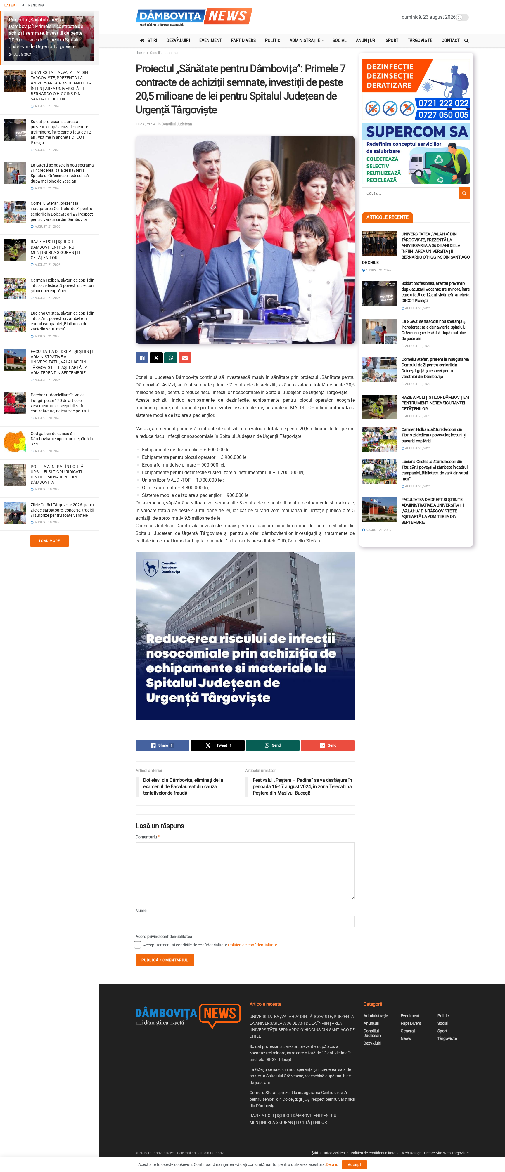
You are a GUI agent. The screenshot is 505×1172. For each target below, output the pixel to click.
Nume (141, 910)
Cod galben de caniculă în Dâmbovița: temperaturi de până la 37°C (62, 438)
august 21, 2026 (378, 270)
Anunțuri (366, 40)
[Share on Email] (185, 357)
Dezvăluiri (178, 40)
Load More (49, 541)
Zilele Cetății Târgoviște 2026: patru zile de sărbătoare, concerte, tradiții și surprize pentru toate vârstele (62, 510)
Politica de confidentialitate (252, 945)
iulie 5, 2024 (145, 124)
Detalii (331, 1164)
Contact (451, 40)
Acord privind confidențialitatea (164, 936)
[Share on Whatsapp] (170, 357)
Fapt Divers (243, 40)
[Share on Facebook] (142, 357)
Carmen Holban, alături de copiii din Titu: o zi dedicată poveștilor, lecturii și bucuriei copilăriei (62, 285)
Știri (314, 1153)
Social (340, 40)
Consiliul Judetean (164, 53)
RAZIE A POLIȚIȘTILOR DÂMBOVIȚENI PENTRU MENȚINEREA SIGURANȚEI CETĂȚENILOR (435, 403)
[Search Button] (466, 40)
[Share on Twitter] (156, 357)
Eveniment (210, 40)
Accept (354, 1164)
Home (140, 53)
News (406, 1038)
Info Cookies (334, 1153)
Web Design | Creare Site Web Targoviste (435, 1153)
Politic (272, 40)
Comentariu (148, 837)
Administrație (305, 40)
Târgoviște (420, 40)
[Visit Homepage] (194, 17)
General (408, 1031)
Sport (392, 40)
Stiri (152, 40)
